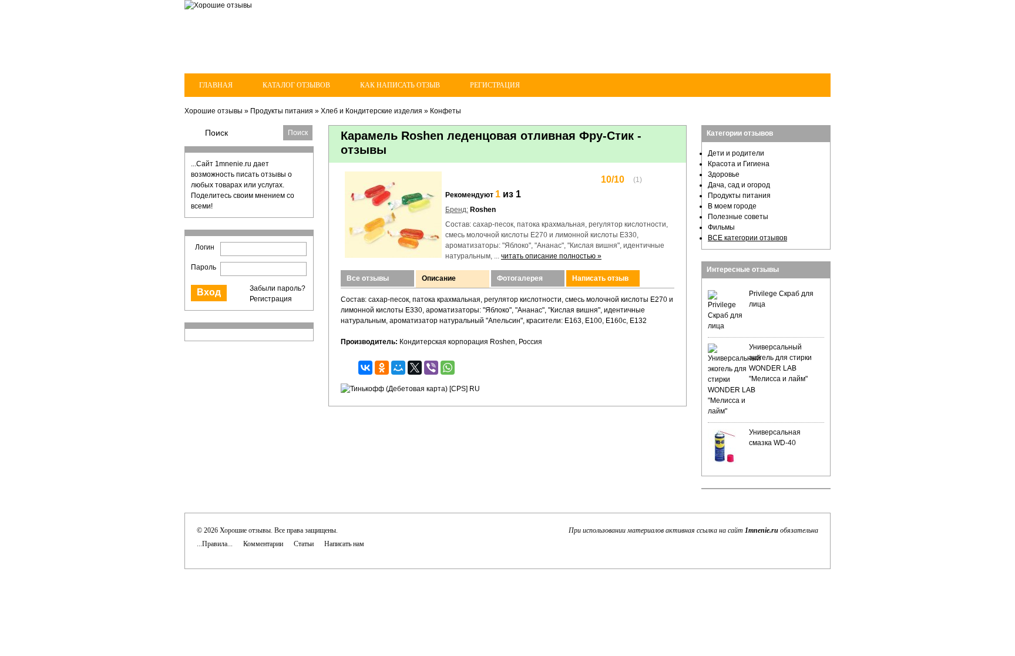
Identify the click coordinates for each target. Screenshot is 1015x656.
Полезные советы (738, 217)
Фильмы (721, 227)
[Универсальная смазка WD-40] (725, 461)
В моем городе (732, 206)
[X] (415, 368)
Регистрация (495, 85)
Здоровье (724, 174)
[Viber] (431, 368)
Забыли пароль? (277, 288)
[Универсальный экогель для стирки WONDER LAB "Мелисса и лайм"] (734, 411)
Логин (204, 247)
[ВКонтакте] (365, 368)
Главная (216, 85)
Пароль (203, 267)
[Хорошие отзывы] (218, 5)
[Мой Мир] (398, 368)
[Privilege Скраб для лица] (725, 326)
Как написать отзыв (400, 85)
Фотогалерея (520, 278)
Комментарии (263, 544)
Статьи (304, 544)
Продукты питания (281, 111)
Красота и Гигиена (738, 164)
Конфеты (445, 111)
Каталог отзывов (296, 85)
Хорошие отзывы (213, 111)
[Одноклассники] (382, 368)
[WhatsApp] (448, 368)
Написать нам (344, 544)
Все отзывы (368, 278)
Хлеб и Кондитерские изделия (371, 111)
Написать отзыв (600, 278)
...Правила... (215, 544)
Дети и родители (736, 153)
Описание (439, 278)
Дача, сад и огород (739, 185)
